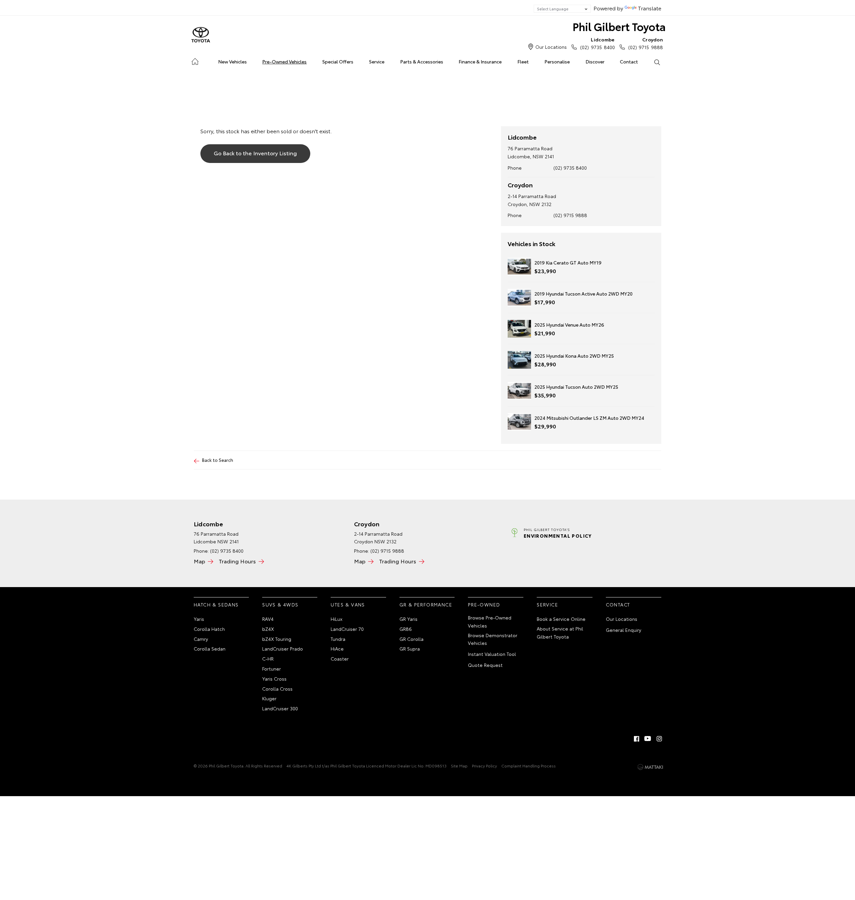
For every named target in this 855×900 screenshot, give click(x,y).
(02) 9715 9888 (645, 43)
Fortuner (271, 668)
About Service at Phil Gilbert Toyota (560, 632)
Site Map (459, 765)
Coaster (340, 658)
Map (199, 561)
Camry (201, 639)
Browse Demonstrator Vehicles (492, 639)
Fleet (523, 61)
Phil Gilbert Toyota (619, 26)
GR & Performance (425, 604)
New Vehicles (232, 61)
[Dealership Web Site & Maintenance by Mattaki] (650, 767)
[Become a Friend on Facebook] (636, 738)
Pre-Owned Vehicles (284, 61)
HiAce (337, 648)
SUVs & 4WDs (280, 604)
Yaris (199, 618)
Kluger (269, 698)
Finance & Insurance (480, 61)
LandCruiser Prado (282, 648)
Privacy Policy (484, 765)
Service (376, 61)
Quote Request (485, 665)
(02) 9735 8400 (597, 43)
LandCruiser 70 (347, 628)
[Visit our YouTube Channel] (648, 738)
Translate (649, 8)
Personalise (557, 61)
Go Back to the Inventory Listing (255, 153)
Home (195, 60)
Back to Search (217, 460)
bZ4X (268, 628)
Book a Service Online (561, 618)
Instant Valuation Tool (492, 654)
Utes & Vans (348, 604)
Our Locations (551, 46)
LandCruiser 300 (280, 708)
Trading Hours (237, 561)
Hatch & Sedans (216, 604)
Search (657, 62)
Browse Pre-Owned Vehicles (489, 621)
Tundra (338, 639)
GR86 (405, 628)
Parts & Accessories (421, 61)
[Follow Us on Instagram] (659, 738)
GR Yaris (408, 618)
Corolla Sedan (209, 648)
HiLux (336, 618)
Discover (595, 61)
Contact (629, 61)
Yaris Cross (274, 678)
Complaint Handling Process (528, 765)
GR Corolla (411, 639)
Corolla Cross (277, 688)
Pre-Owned (484, 604)
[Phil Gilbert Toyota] (200, 35)
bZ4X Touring (276, 639)
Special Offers (337, 61)
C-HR (268, 658)
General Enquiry (623, 629)
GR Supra (409, 648)
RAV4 (268, 618)
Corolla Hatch (209, 628)
